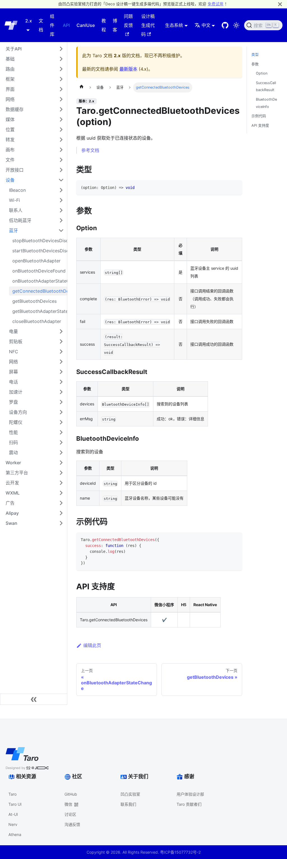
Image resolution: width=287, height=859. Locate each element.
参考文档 (90, 150)
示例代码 (258, 116)
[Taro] (10, 25)
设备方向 (18, 412)
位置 (10, 129)
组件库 (52, 25)
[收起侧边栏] (33, 699)
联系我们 (128, 804)
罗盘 (13, 402)
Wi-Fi (14, 200)
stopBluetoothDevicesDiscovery (39, 240)
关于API (14, 49)
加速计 (15, 392)
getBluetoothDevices (34, 301)
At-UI (13, 814)
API (66, 25)
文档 (41, 25)
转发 (10, 139)
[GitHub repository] (225, 25)
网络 (10, 99)
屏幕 (13, 372)
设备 (10, 180)
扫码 (13, 442)
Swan (11, 523)
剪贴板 (15, 341)
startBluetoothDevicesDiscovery (39, 250)
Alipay (12, 513)
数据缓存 (15, 109)
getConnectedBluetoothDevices (39, 291)
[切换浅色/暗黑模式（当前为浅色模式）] (236, 25)
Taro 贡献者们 (189, 804)
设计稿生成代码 (148, 25)
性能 (13, 432)
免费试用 (215, 4)
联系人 (15, 210)
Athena (14, 834)
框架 (10, 79)
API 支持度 (260, 125)
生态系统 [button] (174, 25)
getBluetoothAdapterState (39, 311)
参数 (255, 64)
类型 (255, 54)
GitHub (70, 794)
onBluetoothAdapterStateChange (39, 281)
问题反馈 (128, 20)
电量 (13, 331)
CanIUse (86, 25)
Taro (12, 794)
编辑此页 (92, 645)
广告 (10, 503)
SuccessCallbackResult (266, 86)
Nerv (12, 824)
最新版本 (128, 69)
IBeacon (17, 190)
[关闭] (280, 4)
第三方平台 (17, 472)
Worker (13, 462)
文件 (10, 160)
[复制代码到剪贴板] (235, 187)
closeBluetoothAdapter (36, 321)
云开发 (12, 483)
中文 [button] (206, 25)
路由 (10, 69)
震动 (13, 452)
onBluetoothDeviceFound (39, 271)
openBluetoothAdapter (36, 261)
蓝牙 (13, 230)
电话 (13, 382)
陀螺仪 (15, 422)
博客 (115, 25)
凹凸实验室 (130, 794)
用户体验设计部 (190, 794)
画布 (10, 150)
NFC (13, 351)
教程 (103, 25)
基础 (10, 59)
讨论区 (70, 814)
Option (261, 73)
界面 (10, 89)
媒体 (10, 119)
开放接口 (15, 170)
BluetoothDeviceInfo (266, 103)
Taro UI (15, 804)
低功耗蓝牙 (20, 220)
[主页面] (81, 87)
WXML (13, 493)
